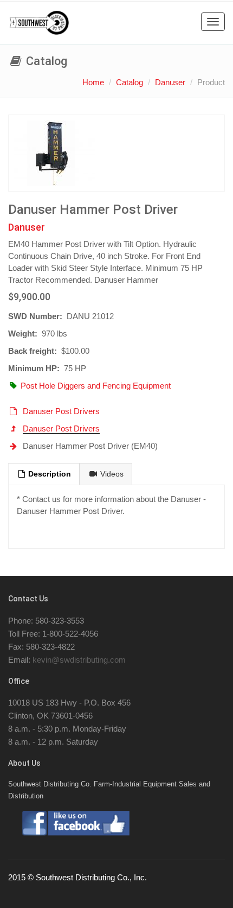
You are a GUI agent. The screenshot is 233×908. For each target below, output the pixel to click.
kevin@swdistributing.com (79, 659)
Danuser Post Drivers (61, 411)
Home (93, 82)
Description (48, 474)
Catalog (129, 82)
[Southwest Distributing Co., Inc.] (39, 22)
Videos (111, 474)
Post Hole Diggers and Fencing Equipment (96, 385)
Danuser (170, 82)
